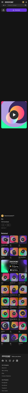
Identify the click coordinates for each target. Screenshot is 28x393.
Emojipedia (4, 382)
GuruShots (4, 385)
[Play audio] (14, 114)
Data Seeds (5, 390)
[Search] (25, 5)
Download (17, 10)
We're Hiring (5, 370)
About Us (4, 367)
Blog (3, 373)
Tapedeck (4, 388)
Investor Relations (6, 376)
